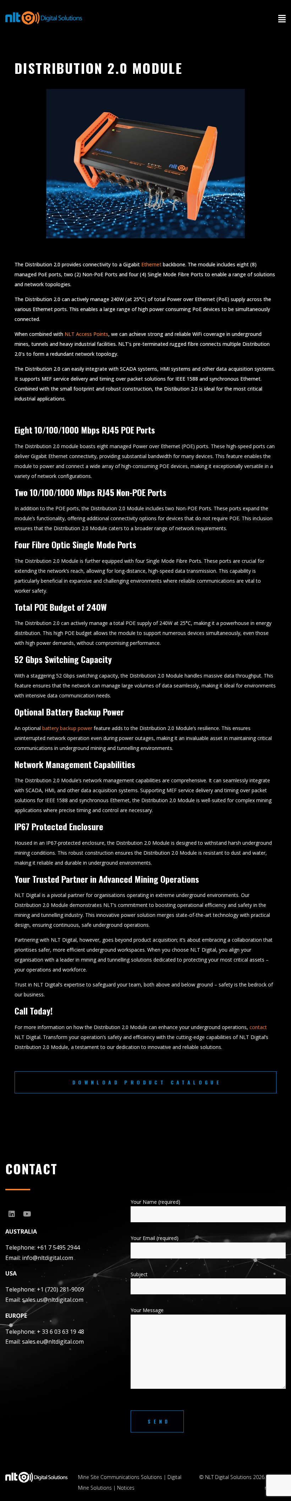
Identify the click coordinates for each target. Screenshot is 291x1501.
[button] (282, 18)
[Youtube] (27, 1214)
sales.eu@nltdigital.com (53, 1341)
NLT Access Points (86, 334)
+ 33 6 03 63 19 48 (60, 1332)
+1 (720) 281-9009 (60, 1289)
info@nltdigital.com (47, 1258)
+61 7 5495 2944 (58, 1247)
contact (258, 1027)
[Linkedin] (11, 1214)
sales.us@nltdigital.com (52, 1300)
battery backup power (66, 728)
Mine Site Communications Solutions (120, 1477)
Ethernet (151, 264)
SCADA (128, 368)
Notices (125, 1487)
